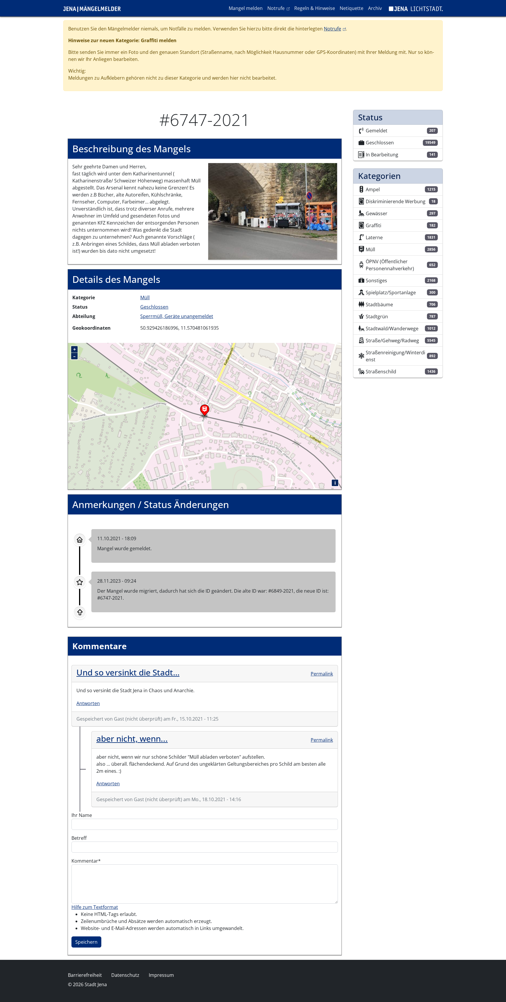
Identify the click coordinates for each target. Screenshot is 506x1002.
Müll (145, 297)
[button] (272, 211)
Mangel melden (246, 8)
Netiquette (351, 8)
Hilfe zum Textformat (94, 907)
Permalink (322, 674)
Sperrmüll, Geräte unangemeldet (176, 316)
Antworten (88, 703)
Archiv (375, 8)
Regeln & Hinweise (314, 8)
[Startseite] (94, 8)
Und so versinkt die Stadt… (128, 672)
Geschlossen (154, 307)
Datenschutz (125, 975)
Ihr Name (81, 815)
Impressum (161, 975)
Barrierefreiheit (85, 975)
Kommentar (84, 861)
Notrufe (279, 8)
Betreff (79, 838)
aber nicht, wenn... (132, 738)
